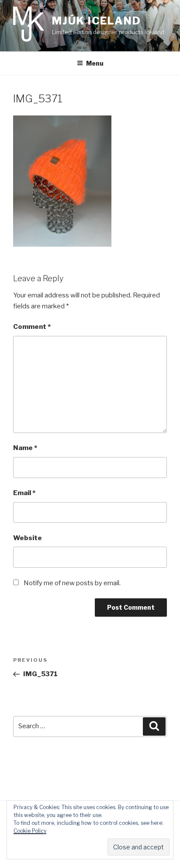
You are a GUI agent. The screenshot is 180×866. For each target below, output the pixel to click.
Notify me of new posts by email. (72, 583)
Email (24, 493)
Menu (95, 63)
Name (25, 448)
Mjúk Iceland (96, 20)
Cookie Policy (30, 831)
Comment (32, 327)
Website (27, 538)
